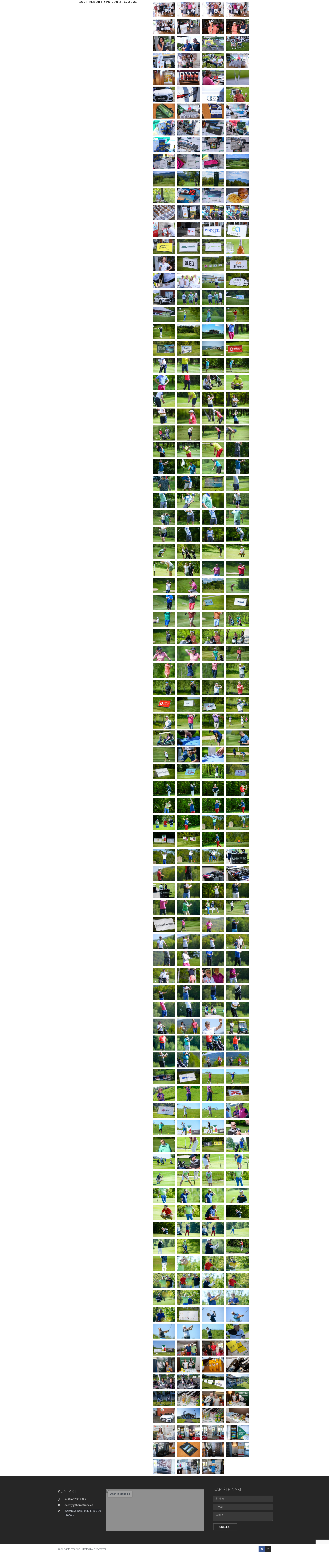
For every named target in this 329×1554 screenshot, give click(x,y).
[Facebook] (262, 1549)
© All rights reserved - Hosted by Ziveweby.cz (82, 1549)
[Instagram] (268, 1549)
